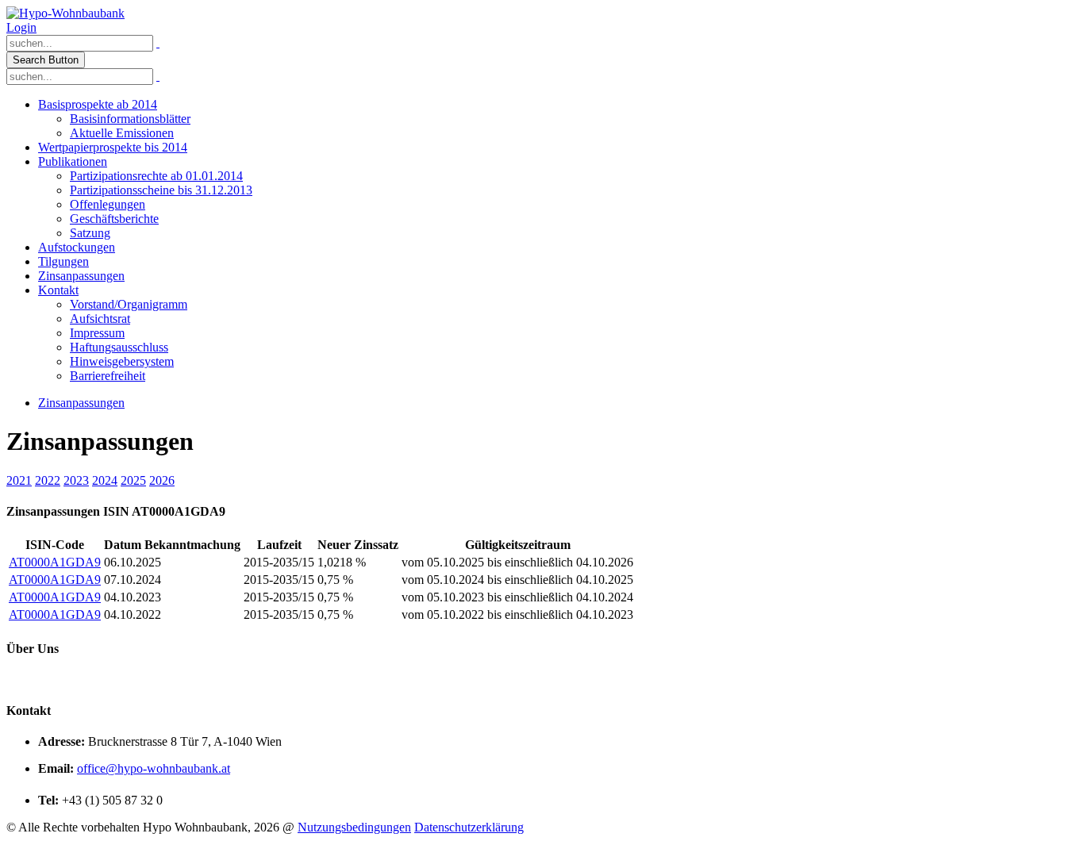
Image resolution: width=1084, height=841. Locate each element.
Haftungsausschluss (119, 347)
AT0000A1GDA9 (55, 562)
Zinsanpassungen (81, 275)
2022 (47, 480)
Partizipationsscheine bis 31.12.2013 (161, 190)
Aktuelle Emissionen (122, 133)
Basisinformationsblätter (130, 118)
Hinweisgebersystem (122, 361)
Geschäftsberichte (114, 218)
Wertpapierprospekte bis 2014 (112, 147)
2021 (19, 480)
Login (21, 27)
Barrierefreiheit (107, 375)
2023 (76, 480)
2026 (162, 480)
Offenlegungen (107, 204)
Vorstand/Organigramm (128, 304)
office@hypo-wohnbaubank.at (153, 768)
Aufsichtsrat (100, 318)
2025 (133, 480)
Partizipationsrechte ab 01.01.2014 (156, 175)
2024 (104, 480)
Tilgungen (63, 261)
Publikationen (72, 161)
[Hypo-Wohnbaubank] (65, 13)
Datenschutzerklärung (469, 827)
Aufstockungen (76, 247)
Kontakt (58, 290)
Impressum (97, 333)
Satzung (90, 233)
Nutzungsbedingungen (354, 827)
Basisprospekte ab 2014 (97, 104)
